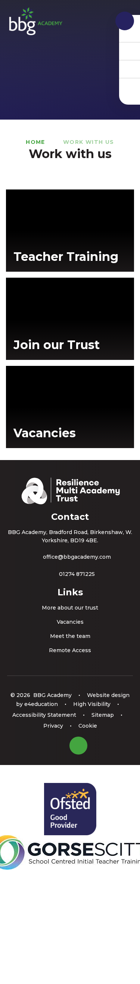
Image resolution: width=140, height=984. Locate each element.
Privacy (53, 725)
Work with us (88, 142)
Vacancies (70, 622)
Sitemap (102, 715)
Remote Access (70, 650)
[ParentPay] (129, 87)
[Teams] (129, 51)
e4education (41, 704)
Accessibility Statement (44, 715)
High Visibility (92, 704)
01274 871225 (77, 574)
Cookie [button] (87, 725)
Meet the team (70, 636)
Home (35, 142)
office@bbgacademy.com (77, 556)
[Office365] (129, 69)
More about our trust (70, 607)
